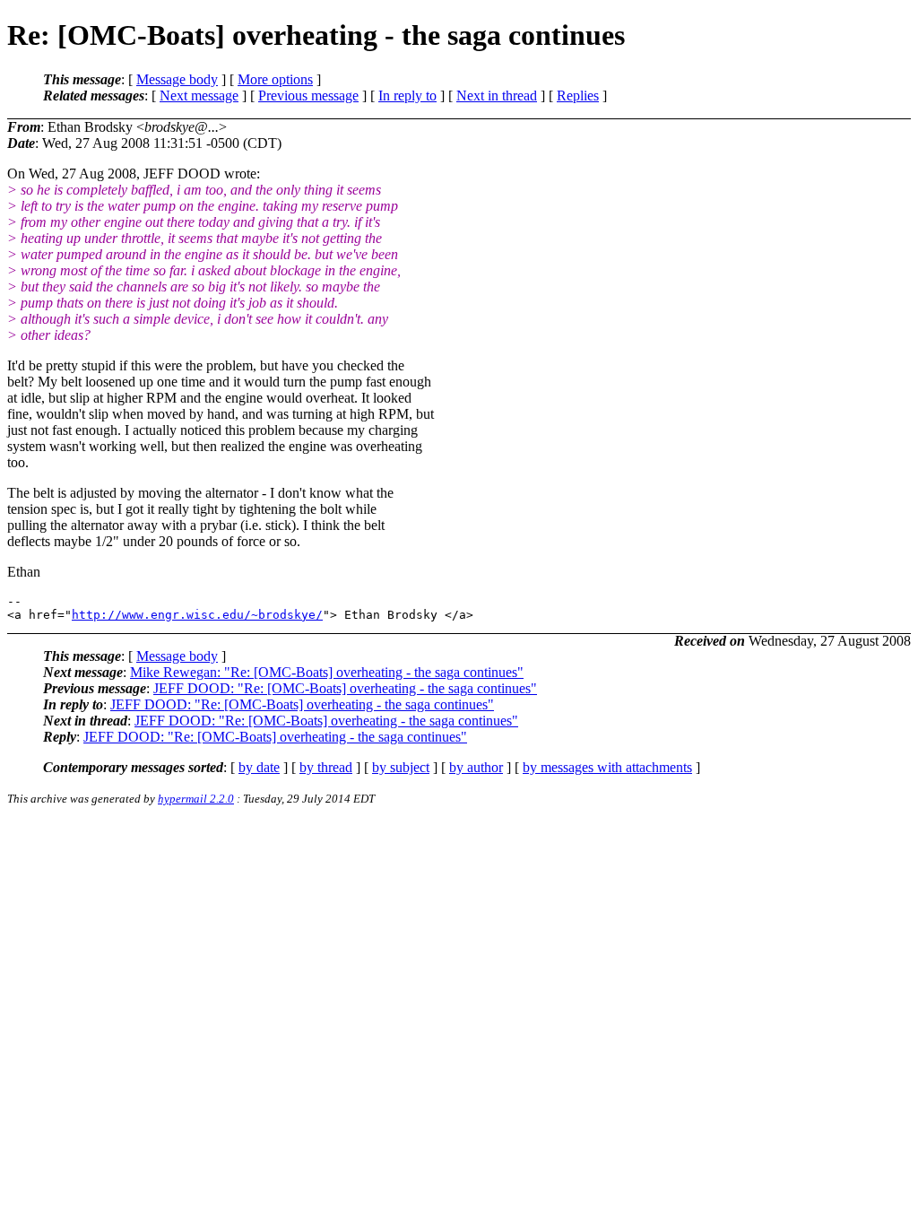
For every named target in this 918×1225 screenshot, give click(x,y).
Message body (177, 79)
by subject (400, 767)
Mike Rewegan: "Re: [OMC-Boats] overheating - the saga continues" (327, 672)
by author (476, 767)
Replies (578, 95)
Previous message (308, 95)
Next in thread (496, 95)
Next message (199, 95)
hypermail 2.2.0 (196, 798)
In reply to (407, 95)
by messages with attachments (607, 767)
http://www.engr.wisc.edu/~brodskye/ (197, 614)
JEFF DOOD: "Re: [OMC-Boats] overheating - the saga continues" (345, 688)
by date (259, 767)
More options (275, 79)
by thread (325, 767)
